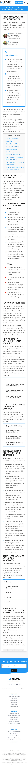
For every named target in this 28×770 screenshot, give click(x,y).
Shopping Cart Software (14, 723)
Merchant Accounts (14, 713)
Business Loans (14, 700)
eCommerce (14, 704)
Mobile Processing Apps (14, 715)
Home (3, 7)
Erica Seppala (13, 35)
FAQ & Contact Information (14, 731)
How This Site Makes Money (14, 739)
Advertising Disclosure (10, 758)
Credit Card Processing (14, 696)
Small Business (14, 706)
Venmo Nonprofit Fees (12, 144)
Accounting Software (14, 721)
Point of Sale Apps (14, 719)
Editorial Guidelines (14, 735)
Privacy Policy (14, 742)
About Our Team (14, 733)
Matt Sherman (13, 42)
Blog (7, 7)
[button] (14, 380)
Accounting (14, 702)
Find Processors (19, 2)
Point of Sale (14, 698)
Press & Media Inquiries (14, 737)
